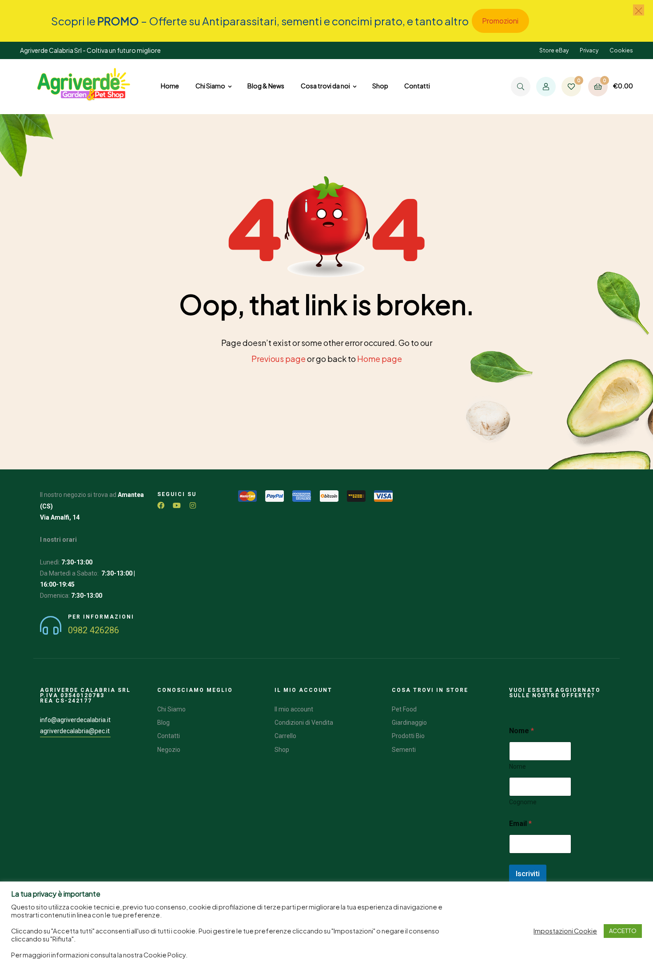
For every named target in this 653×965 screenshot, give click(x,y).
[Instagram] (192, 505)
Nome (517, 766)
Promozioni (500, 20)
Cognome (523, 802)
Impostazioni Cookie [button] (565, 931)
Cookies (621, 50)
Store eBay (554, 50)
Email (520, 823)
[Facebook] (160, 505)
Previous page (278, 358)
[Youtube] (176, 505)
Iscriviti (528, 873)
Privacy (589, 50)
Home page (379, 358)
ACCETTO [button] (623, 930)
